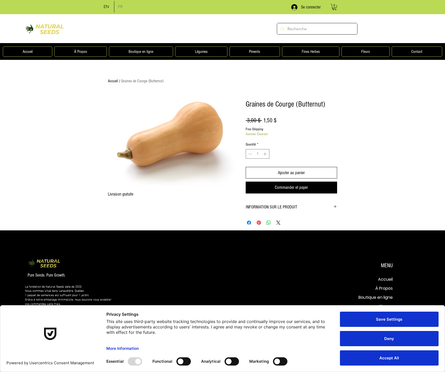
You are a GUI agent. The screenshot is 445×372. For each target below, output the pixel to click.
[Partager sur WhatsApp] (269, 223)
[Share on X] (278, 223)
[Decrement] (249, 153)
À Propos (384, 288)
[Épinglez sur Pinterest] (259, 223)
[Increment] (265, 153)
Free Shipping (254, 129)
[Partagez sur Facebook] (249, 223)
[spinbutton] (257, 153)
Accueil (113, 81)
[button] (334, 7)
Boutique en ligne (375, 297)
